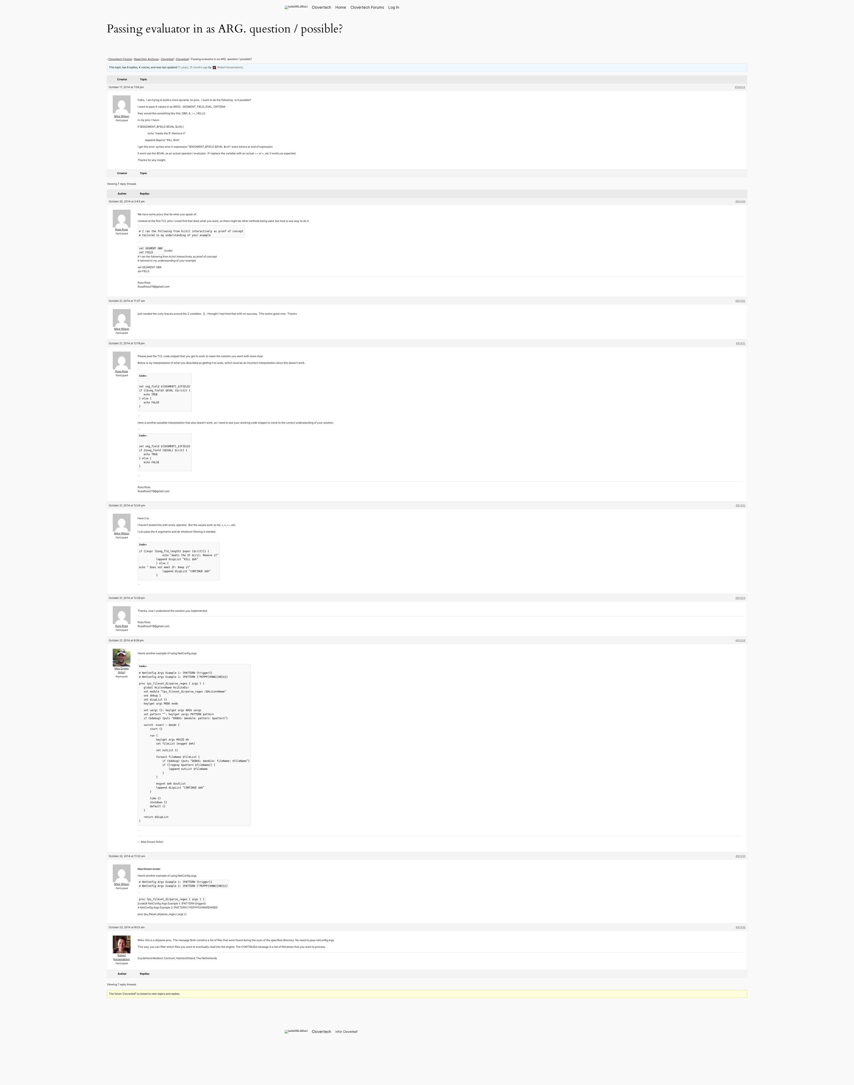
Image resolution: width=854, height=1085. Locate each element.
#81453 (740, 598)
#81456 (740, 927)
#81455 (740, 856)
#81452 (740, 505)
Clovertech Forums (120, 59)
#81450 (740, 300)
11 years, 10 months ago (193, 67)
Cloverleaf (167, 59)
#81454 (740, 640)
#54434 (740, 87)
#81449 (740, 201)
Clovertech (321, 7)
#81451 (740, 343)
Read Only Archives (146, 59)
